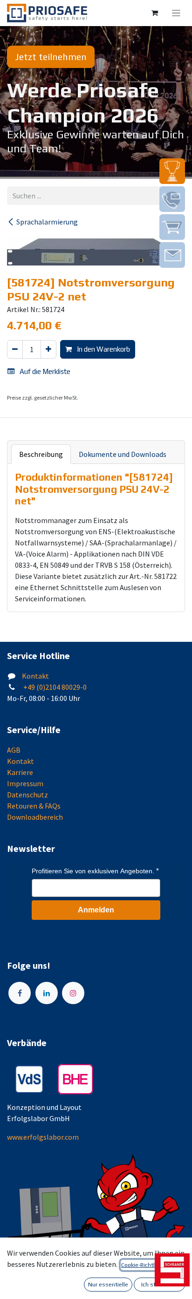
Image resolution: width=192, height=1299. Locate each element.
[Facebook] (19, 993)
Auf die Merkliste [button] (44, 371)
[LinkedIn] (46, 993)
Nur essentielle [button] (108, 1284)
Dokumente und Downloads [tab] (122, 454)
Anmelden (96, 910)
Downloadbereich (35, 817)
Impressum (25, 783)
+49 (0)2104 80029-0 (54, 687)
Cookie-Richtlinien (144, 1265)
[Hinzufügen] (48, 349)
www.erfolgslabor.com (43, 1137)
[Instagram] (73, 993)
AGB (14, 750)
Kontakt (35, 675)
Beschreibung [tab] (41, 454)
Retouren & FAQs (34, 805)
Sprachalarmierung (47, 221)
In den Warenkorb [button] (102, 349)
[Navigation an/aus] (176, 13)
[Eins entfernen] (15, 349)
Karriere (20, 772)
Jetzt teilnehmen (51, 56)
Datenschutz (27, 794)
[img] (172, 171)
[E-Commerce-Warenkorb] (155, 13)
